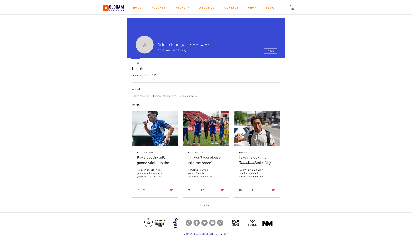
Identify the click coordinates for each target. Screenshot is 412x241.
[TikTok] (189, 223)
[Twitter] (204, 223)
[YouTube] (212, 223)
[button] (293, 7)
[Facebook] (196, 223)
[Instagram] (220, 223)
